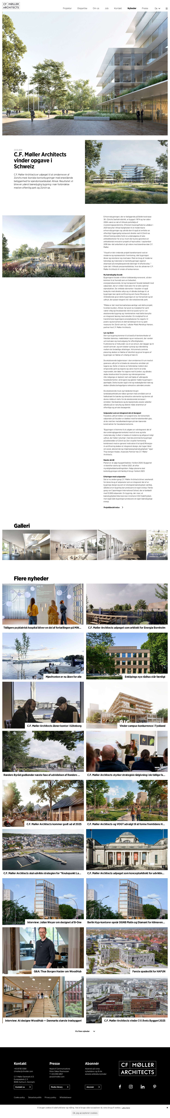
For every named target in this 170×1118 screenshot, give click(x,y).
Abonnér (90, 1087)
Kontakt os (20, 1087)
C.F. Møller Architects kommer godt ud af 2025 (54, 824)
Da (156, 8)
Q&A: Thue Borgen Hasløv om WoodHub (58, 971)
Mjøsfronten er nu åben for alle (64, 676)
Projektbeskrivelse (112, 507)
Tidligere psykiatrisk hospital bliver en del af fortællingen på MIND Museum (47, 627)
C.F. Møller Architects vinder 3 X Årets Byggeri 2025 (134, 1020)
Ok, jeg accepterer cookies (85, 1113)
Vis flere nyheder (82, 1031)
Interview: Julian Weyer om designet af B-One (54, 922)
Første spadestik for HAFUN (148, 971)
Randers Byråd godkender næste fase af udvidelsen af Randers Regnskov (46, 775)
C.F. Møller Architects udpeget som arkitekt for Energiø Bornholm (126, 627)
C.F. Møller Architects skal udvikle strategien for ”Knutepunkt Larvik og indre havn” (52, 873)
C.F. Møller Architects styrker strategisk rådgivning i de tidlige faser (127, 775)
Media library (57, 1087)
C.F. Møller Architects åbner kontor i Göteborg (54, 725)
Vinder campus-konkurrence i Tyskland (142, 725)
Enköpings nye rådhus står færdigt (145, 676)
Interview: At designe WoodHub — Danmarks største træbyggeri (43, 1020)
